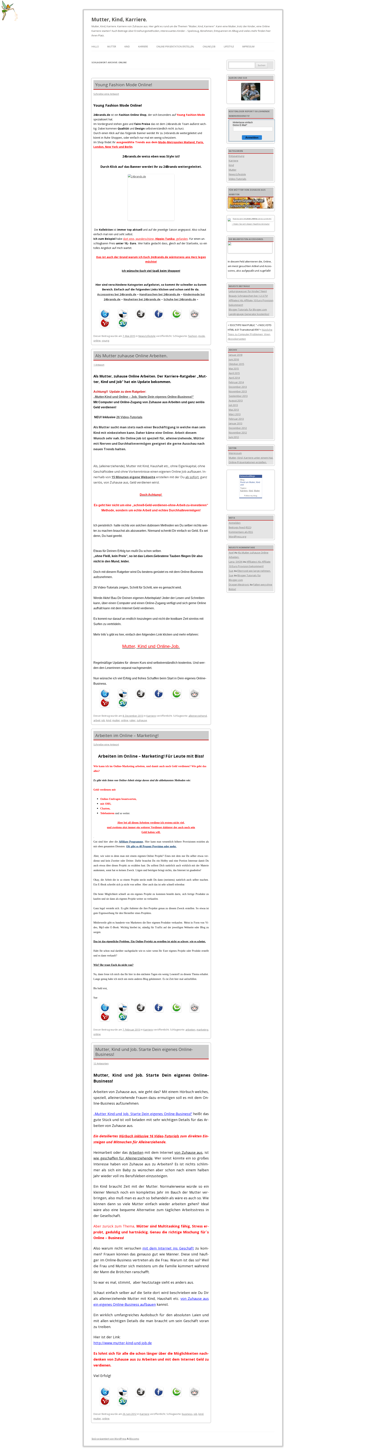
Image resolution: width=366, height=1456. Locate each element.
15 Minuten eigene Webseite (133, 477)
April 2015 (234, 373)
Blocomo (134, 1438)
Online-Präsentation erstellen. (175, 46)
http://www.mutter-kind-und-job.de (122, 1343)
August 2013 (236, 400)
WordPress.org (237, 536)
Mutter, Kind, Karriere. (119, 19)
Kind (127, 46)
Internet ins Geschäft (176, 1248)
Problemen (256, 334)
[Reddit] (195, 313)
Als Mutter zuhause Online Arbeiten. (131, 355)
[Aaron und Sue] (251, 91)
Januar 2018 (235, 355)
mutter (116, 720)
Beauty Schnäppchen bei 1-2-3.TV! (248, 295)
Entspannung (236, 156)
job (103, 720)
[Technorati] (177, 313)
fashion (192, 336)
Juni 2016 (234, 359)
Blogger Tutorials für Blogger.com (248, 309)
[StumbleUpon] (123, 323)
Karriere (143, 46)
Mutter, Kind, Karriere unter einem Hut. (251, 457)
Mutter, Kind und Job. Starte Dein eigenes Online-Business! (144, 1051)
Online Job (209, 46)
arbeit (96, 720)
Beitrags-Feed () (240, 527)
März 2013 (235, 414)
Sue (231, 570)
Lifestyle (229, 46)
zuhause (142, 720)
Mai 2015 (234, 368)
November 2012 (238, 432)
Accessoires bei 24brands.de (116, 294)
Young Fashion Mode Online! (123, 84)
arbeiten (190, 1029)
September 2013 (238, 396)
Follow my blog (250, 496)
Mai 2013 (234, 409)
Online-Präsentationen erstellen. (248, 462)
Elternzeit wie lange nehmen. (254, 570)
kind (108, 720)
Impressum (248, 46)
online (97, 340)
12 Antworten (101, 1063)
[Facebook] (159, 313)
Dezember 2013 (238, 387)
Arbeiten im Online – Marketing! (127, 735)
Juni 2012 (234, 437)
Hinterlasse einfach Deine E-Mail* (243, 123)
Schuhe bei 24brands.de (180, 299)
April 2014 (234, 377)
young (105, 340)
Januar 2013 (235, 423)
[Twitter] (105, 313)
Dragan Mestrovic (239, 584)
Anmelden (251, 137)
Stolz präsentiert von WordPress (109, 1438)
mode (201, 336)
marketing (202, 1029)
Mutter (111, 46)
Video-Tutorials (237, 179)
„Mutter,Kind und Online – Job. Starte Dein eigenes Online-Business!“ (143, 396)
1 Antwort (98, 364)
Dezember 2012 (238, 428)
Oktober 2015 (236, 364)
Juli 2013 (233, 405)
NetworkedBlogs (247, 476)
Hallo (95, 46)
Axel (231, 552)
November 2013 (238, 391)
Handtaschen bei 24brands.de (159, 294)
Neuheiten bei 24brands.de (142, 299)
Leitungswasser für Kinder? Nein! (248, 291)
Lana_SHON (235, 561)
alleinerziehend (198, 715)
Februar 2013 (236, 419)
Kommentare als (241, 532)
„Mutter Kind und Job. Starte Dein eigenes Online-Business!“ (142, 1113)
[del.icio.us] (123, 313)
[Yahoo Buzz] (105, 323)
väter (132, 720)
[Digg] (141, 313)
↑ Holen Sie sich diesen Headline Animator (251, 224)
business (187, 1414)
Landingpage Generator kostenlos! (249, 314)
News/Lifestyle (147, 336)
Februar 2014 (236, 382)
